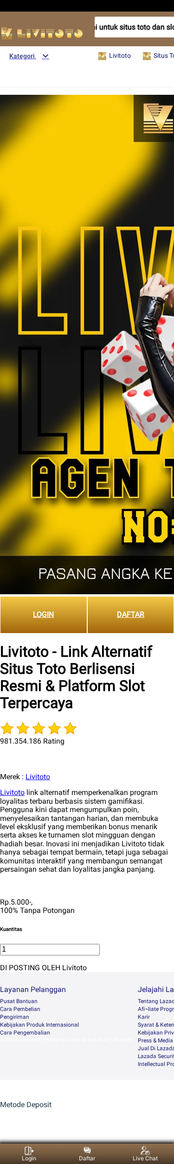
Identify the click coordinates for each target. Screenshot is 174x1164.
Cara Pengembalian (25, 1032)
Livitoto (38, 776)
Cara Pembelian (20, 1009)
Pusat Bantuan (19, 1001)
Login (29, 1158)
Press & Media (155, 1040)
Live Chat (145, 1158)
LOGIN (43, 614)
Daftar (87, 1158)
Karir (144, 1017)
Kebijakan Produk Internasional (39, 1025)
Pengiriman (14, 1017)
